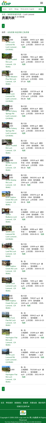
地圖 (23, 47)
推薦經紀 (17, 403)
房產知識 (33, 403)
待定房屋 (18, 32)
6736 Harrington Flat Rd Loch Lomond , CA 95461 (11, 377)
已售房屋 (25, 32)
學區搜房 (9, 403)
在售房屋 (10, 32)
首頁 (3, 14)
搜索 (40, 9)
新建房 (25, 403)
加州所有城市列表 (14, 14)
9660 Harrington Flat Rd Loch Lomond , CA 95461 (11, 340)
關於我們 (42, 403)
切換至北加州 (22, 406)
